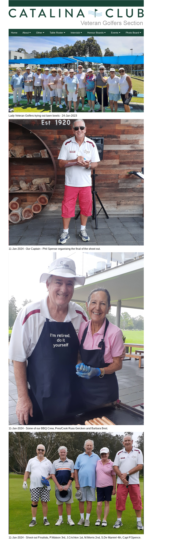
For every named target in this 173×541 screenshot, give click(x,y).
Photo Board (133, 32)
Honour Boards (95, 32)
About (25, 32)
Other (39, 32)
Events (115, 32)
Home (14, 32)
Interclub (76, 32)
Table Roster (57, 32)
